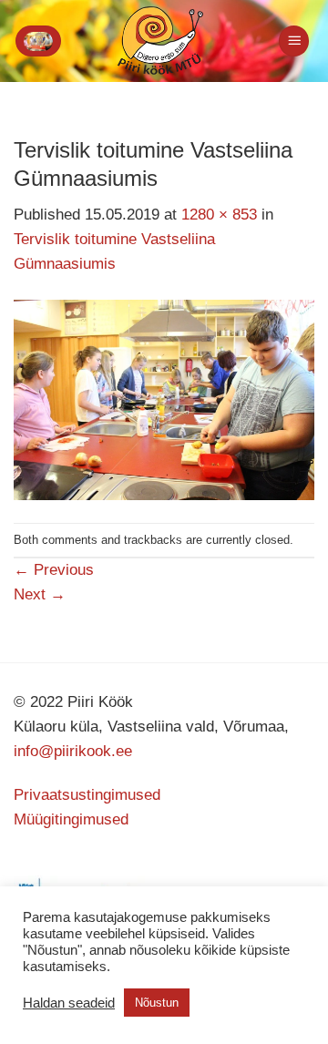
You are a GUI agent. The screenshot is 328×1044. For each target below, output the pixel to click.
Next (40, 594)
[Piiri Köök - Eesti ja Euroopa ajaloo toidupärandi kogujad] (159, 41)
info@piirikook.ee (73, 751)
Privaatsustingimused (87, 794)
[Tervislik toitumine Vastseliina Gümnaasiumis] (164, 398)
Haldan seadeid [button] (69, 1003)
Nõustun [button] (157, 1002)
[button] (38, 41)
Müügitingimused (71, 819)
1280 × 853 (219, 214)
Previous (54, 569)
